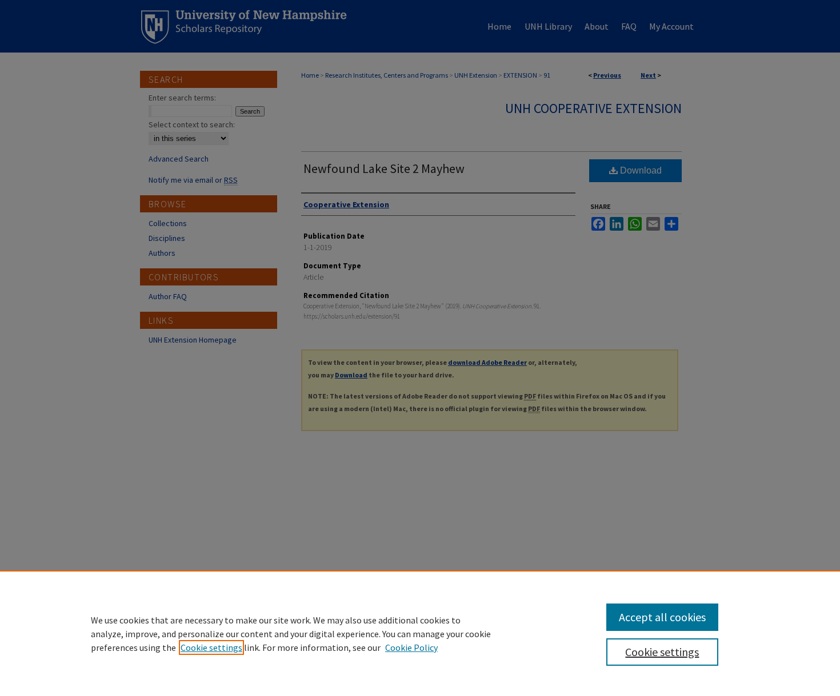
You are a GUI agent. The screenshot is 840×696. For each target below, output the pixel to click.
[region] (420, 633)
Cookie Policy (411, 647)
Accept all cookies (662, 617)
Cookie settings (211, 647)
